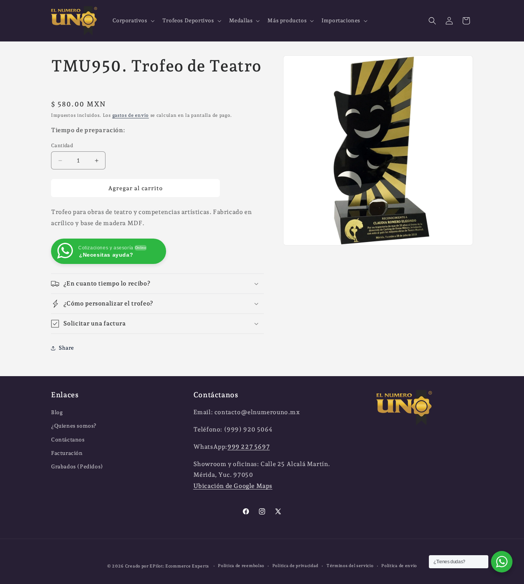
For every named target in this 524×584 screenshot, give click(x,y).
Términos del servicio (350, 565)
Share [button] (66, 348)
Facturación (67, 453)
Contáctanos (68, 439)
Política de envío (399, 565)
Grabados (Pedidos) (77, 466)
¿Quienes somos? (74, 426)
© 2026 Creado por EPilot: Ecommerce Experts (158, 566)
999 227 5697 (248, 446)
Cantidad (62, 145)
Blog (57, 413)
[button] (133, 20)
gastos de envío (130, 115)
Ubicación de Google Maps (232, 486)
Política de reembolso (241, 565)
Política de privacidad (295, 565)
